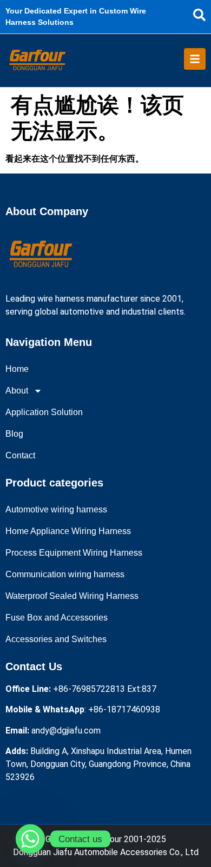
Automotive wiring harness (56, 509)
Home (17, 369)
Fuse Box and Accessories (56, 617)
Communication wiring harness (64, 574)
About (16, 390)
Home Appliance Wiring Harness (68, 531)
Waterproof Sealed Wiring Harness (72, 596)
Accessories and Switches (56, 639)
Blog (14, 433)
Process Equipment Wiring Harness (73, 552)
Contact (20, 455)
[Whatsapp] (30, 838)
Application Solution (44, 412)
